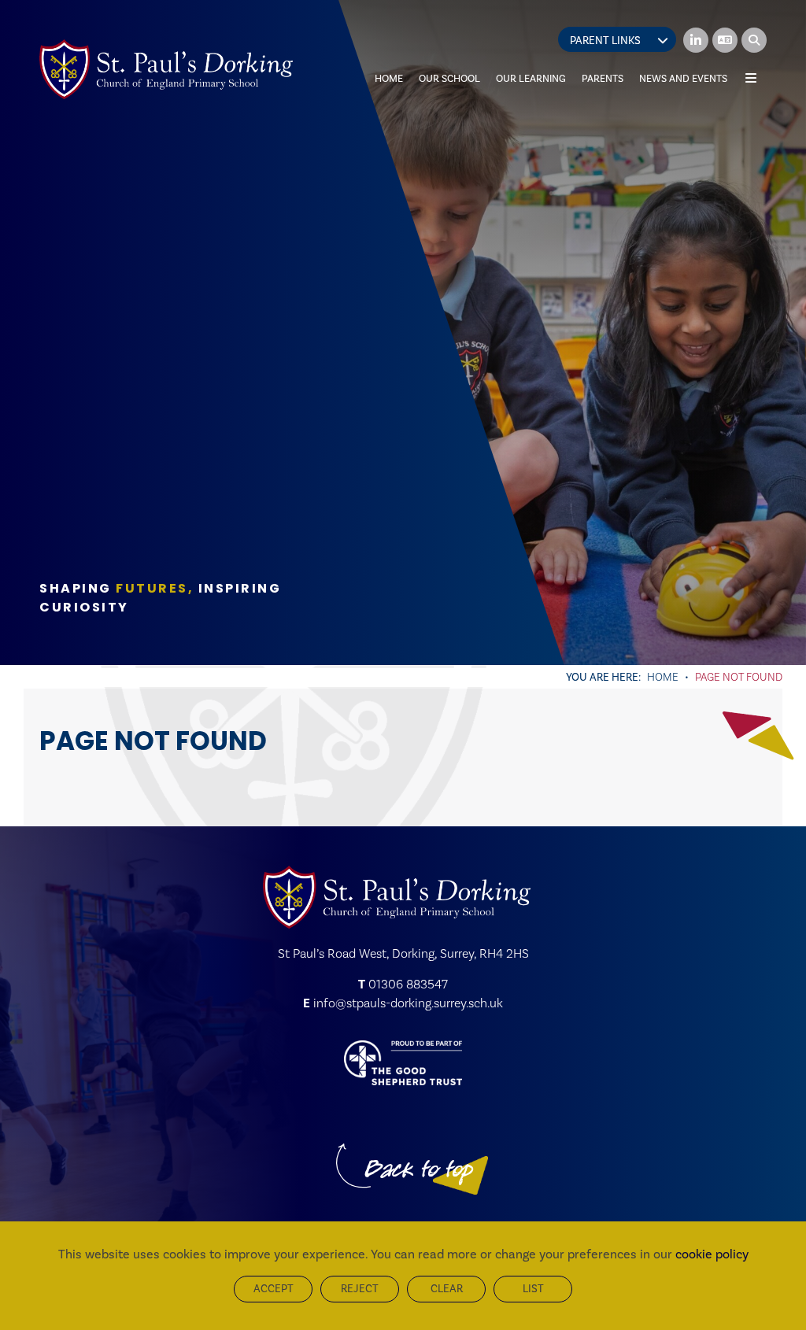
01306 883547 (408, 984)
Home (662, 677)
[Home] (166, 69)
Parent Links (605, 40)
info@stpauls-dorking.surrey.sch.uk (408, 1003)
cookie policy (712, 1254)
